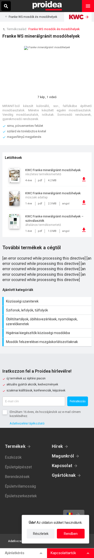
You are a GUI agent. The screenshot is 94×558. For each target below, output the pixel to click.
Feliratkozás (78, 401)
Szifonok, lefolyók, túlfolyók (48, 310)
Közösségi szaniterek (48, 301)
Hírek (57, 446)
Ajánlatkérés (14, 553)
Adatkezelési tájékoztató (27, 423)
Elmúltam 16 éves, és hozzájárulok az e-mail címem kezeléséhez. (45, 414)
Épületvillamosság (20, 486)
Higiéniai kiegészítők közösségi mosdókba (48, 333)
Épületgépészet (18, 467)
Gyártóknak (64, 475)
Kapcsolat (62, 465)
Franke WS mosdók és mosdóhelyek (33, 17)
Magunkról (63, 455)
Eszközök (13, 457)
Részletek (40, 533)
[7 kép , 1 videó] (47, 69)
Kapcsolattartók (63, 553)
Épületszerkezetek (21, 496)
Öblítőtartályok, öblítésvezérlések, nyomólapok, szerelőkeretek (48, 321)
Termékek (15, 446)
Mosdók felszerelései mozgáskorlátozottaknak (48, 341)
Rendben (71, 533)
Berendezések (17, 476)
